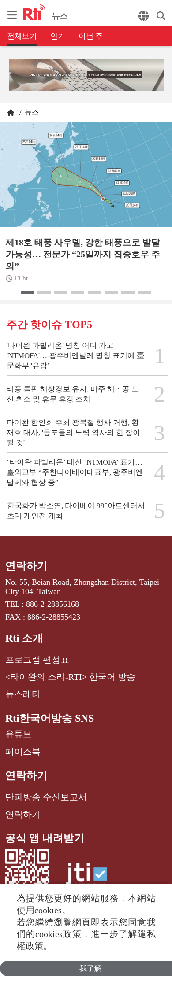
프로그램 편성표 (37, 659)
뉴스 (31, 112)
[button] (27, 292)
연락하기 (26, 566)
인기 (57, 36)
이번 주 (91, 36)
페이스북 (23, 751)
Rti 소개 (24, 638)
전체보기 (22, 36)
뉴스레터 (23, 694)
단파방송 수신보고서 (46, 797)
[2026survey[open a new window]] (86, 75)
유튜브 (18, 734)
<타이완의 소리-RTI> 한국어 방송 (70, 677)
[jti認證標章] (86, 878)
